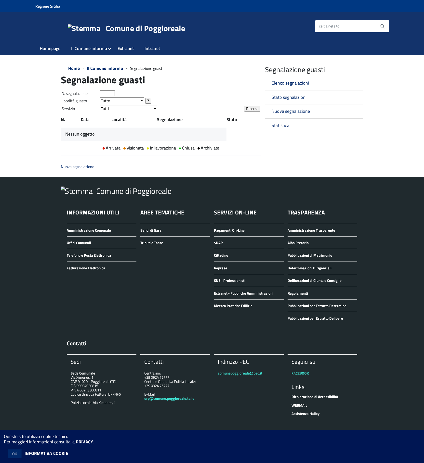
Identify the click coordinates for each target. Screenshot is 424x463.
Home (74, 68)
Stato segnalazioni (289, 97)
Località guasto (74, 101)
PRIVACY (84, 441)
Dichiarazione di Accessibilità (315, 397)
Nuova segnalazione (77, 167)
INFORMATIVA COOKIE (46, 453)
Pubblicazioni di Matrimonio (310, 255)
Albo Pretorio (298, 243)
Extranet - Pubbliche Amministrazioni (243, 293)
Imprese (220, 268)
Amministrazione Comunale (89, 230)
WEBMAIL (299, 405)
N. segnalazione (75, 93)
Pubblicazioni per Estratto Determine (317, 306)
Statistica (280, 125)
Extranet (126, 48)
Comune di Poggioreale (145, 28)
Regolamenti (298, 293)
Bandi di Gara (150, 230)
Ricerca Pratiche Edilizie (233, 306)
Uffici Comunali (79, 243)
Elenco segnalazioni (290, 83)
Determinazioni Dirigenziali (309, 268)
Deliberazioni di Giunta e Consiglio (315, 280)
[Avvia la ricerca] (382, 26)
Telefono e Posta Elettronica (89, 255)
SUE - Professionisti (229, 280)
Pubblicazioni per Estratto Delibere (315, 318)
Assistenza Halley (306, 413)
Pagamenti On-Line (229, 230)
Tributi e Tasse (151, 243)
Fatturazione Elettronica (86, 268)
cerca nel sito (329, 26)
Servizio (68, 109)
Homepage (50, 48)
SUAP (218, 243)
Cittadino (221, 255)
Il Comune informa (89, 48)
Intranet (152, 48)
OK (14, 454)
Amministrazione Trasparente (311, 230)
